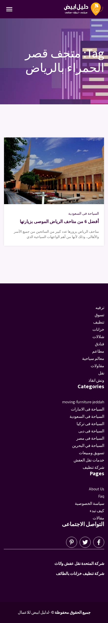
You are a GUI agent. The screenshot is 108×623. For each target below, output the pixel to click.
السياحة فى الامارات (87, 409)
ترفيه (99, 307)
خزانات (98, 329)
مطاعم (98, 351)
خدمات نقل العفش (89, 460)
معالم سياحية (93, 358)
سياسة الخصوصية (89, 503)
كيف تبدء (97, 510)
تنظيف (98, 322)
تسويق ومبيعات (91, 452)
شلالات (98, 336)
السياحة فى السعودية (83, 213)
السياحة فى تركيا (90, 423)
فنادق (99, 344)
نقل (101, 373)
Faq (101, 496)
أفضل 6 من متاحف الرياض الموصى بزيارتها (59, 221)
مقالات (98, 518)
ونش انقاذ (96, 380)
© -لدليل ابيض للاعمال (36, 612)
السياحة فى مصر (90, 438)
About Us (96, 489)
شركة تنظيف (93, 467)
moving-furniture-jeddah (83, 402)
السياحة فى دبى (91, 431)
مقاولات (97, 365)
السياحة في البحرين (88, 445)
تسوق (99, 315)
